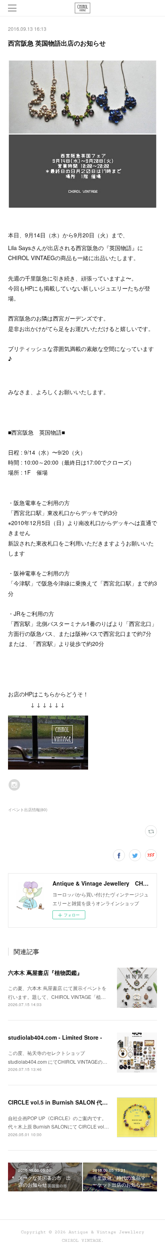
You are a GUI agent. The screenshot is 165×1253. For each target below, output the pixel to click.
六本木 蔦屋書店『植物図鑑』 (45, 972)
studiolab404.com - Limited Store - (55, 1037)
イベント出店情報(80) (27, 809)
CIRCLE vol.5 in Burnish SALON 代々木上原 (66, 1102)
